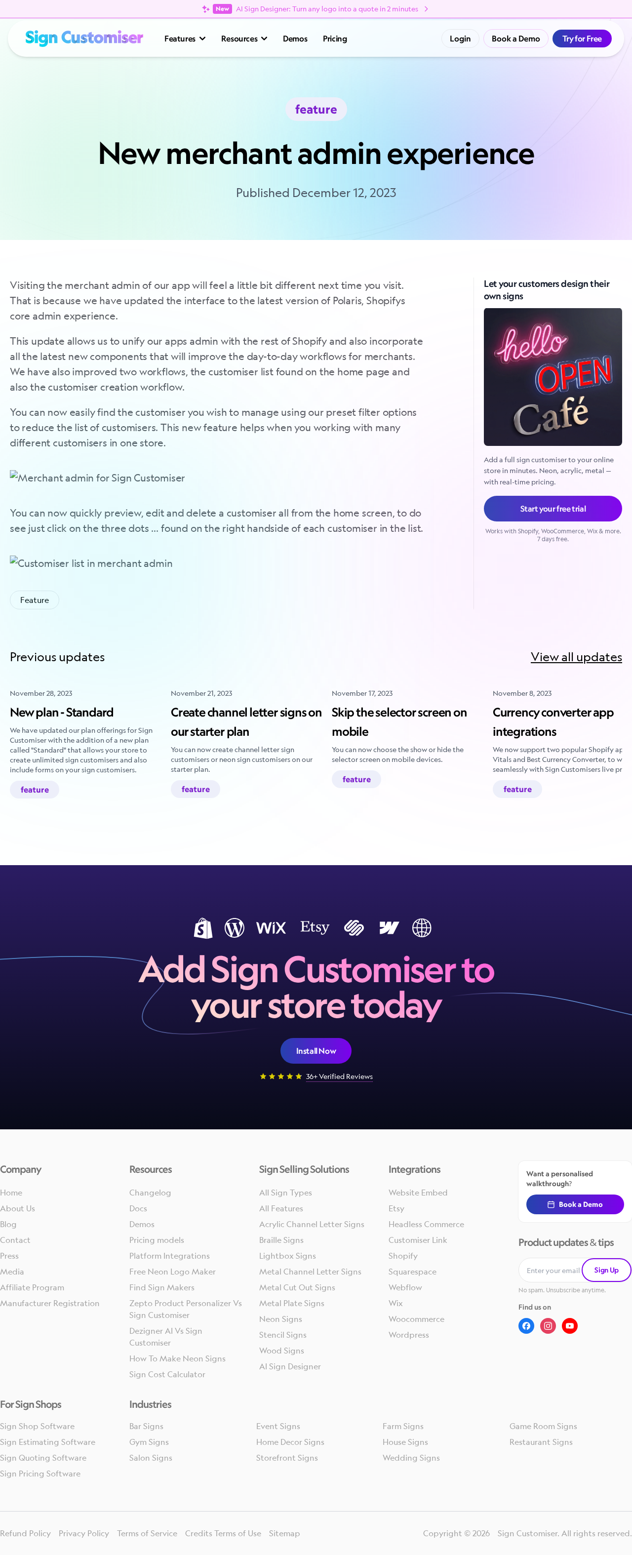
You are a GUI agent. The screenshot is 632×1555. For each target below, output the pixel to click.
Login (460, 38)
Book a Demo (516, 38)
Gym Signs (149, 1441)
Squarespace (412, 1271)
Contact (15, 1240)
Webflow (405, 1287)
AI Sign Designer (290, 1366)
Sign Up (606, 1270)
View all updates (576, 657)
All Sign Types (285, 1192)
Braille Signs (281, 1240)
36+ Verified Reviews (339, 1076)
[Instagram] (548, 1326)
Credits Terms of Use (223, 1533)
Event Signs (278, 1426)
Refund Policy (25, 1533)
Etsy (396, 1208)
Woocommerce (416, 1319)
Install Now (316, 1051)
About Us (17, 1208)
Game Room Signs (543, 1426)
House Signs (405, 1441)
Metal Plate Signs (291, 1303)
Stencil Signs (283, 1334)
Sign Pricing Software (40, 1473)
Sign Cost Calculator (167, 1374)
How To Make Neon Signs (177, 1358)
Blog (8, 1224)
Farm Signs (403, 1426)
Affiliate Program (32, 1287)
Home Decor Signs (290, 1441)
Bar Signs (146, 1426)
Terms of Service (147, 1533)
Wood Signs (281, 1350)
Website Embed (418, 1192)
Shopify (403, 1255)
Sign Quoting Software (43, 1457)
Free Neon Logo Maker (172, 1271)
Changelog (150, 1192)
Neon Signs (280, 1319)
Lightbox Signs (287, 1255)
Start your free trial (553, 509)
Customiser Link (418, 1240)
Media (12, 1271)
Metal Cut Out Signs (297, 1287)
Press (9, 1255)
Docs (138, 1208)
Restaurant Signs (541, 1441)
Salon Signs (150, 1457)
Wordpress (409, 1334)
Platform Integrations (169, 1255)
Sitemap (284, 1533)
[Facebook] (526, 1326)
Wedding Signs (411, 1457)
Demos (295, 38)
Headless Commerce (426, 1224)
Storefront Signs (287, 1457)
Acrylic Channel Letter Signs (311, 1224)
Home (11, 1192)
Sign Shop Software (37, 1426)
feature (34, 600)
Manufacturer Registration (50, 1303)
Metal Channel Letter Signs (310, 1271)
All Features (281, 1208)
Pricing (335, 38)
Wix (396, 1303)
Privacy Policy (84, 1533)
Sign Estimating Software (47, 1441)
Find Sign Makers (162, 1287)
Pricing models (156, 1240)
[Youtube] (570, 1326)
